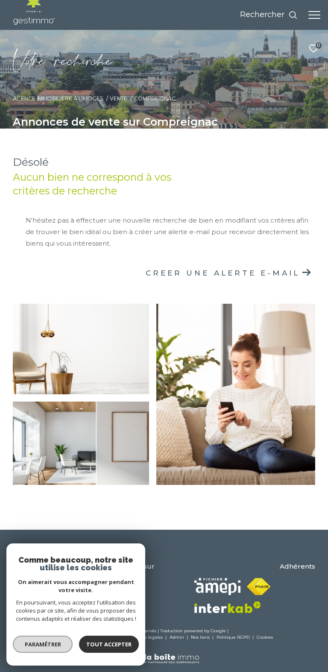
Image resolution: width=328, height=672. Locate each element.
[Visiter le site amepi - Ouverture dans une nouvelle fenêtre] (217, 586)
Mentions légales (145, 637)
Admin (177, 637)
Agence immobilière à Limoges (58, 98)
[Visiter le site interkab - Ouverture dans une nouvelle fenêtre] (227, 607)
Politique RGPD (233, 637)
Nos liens (201, 637)
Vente (118, 98)
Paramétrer (43, 644)
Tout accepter (109, 644)
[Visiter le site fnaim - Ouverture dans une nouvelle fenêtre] (258, 586)
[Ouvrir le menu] (314, 15)
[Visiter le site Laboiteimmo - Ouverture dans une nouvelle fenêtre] (164, 653)
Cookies (265, 637)
